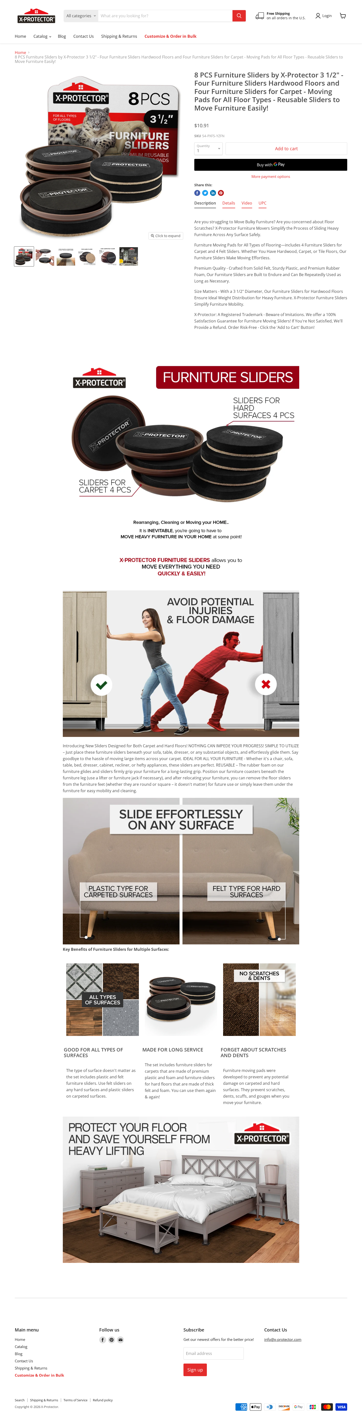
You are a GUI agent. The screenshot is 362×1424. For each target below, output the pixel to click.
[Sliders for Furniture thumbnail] (24, 256)
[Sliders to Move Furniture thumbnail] (45, 256)
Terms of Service (75, 1400)
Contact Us (83, 36)
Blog (62, 36)
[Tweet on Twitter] (205, 193)
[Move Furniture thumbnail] (128, 256)
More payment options (270, 176)
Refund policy (103, 1400)
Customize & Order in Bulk (171, 36)
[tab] (205, 204)
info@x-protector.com (282, 1339)
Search (20, 1400)
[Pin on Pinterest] (221, 193)
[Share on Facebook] (197, 193)
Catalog (41, 36)
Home (20, 36)
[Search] (239, 15)
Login (327, 15)
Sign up (195, 1370)
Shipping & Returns (119, 36)
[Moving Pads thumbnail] (107, 256)
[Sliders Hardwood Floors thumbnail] (66, 256)
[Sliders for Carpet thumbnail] (87, 256)
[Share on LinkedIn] (213, 193)
